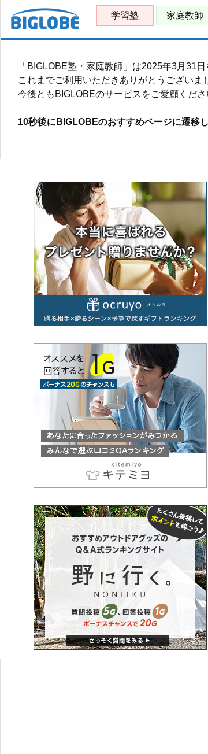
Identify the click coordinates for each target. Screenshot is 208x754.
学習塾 (125, 15)
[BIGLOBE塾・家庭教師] (45, 27)
